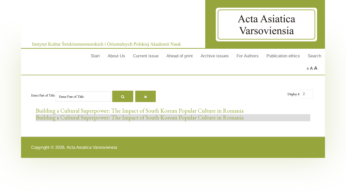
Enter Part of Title (43, 95)
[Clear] (145, 96)
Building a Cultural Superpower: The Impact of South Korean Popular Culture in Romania (140, 110)
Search (314, 55)
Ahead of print (179, 55)
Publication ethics (283, 55)
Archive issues (215, 55)
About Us (116, 55)
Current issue (146, 55)
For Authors (248, 55)
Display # (293, 94)
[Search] (122, 96)
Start (95, 55)
